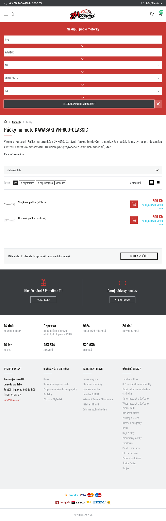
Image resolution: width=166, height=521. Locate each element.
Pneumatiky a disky (132, 438)
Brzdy (125, 428)
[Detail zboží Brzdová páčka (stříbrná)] (9, 220)
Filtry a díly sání (130, 453)
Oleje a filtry (128, 433)
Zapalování (127, 443)
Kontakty (48, 394)
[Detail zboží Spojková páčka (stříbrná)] (9, 204)
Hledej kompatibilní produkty (79, 103)
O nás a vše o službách (56, 369)
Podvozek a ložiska (131, 458)
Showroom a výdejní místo (56, 384)
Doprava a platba (91, 389)
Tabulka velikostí (130, 379)
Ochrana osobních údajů (95, 409)
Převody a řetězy (130, 418)
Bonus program (90, 379)
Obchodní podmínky (92, 384)
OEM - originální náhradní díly (136, 384)
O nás (46, 379)
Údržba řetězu (129, 463)
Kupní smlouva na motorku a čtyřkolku (136, 391)
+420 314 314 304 (17, 3)
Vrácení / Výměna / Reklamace (98, 399)
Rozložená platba (130, 413)
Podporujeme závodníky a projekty (60, 389)
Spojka (125, 468)
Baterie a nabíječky (132, 423)
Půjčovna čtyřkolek (53, 399)
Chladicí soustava (131, 448)
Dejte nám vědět (139, 256)
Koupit (134, 204)
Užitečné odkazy (131, 369)
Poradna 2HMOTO (91, 394)
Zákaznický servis (93, 369)
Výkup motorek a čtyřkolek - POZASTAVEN (136, 405)
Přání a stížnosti (91, 404)
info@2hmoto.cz (154, 3)
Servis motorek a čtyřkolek (135, 398)
